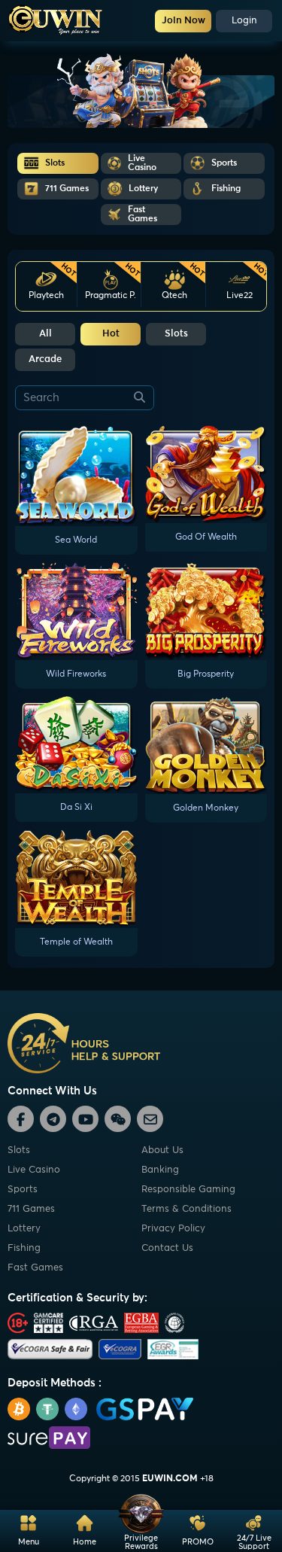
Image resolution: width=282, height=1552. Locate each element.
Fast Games (35, 1268)
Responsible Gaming (188, 1189)
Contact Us (167, 1248)
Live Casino (34, 1170)
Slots (176, 334)
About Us (162, 1150)
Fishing (24, 1248)
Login (244, 21)
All (45, 334)
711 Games (31, 1209)
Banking (160, 1170)
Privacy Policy (173, 1229)
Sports (23, 1189)
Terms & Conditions (186, 1209)
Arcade (45, 359)
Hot (111, 334)
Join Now (183, 21)
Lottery (24, 1229)
